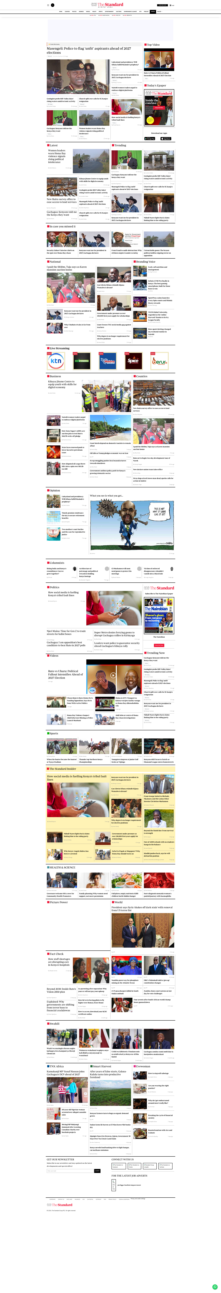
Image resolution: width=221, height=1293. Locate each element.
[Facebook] (120, 1166)
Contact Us (61, 1199)
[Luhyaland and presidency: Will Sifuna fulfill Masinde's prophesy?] (53, 501)
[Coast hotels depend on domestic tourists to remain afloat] (110, 428)
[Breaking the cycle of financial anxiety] (140, 1118)
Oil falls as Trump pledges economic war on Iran (109, 453)
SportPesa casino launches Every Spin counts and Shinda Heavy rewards (160, 300)
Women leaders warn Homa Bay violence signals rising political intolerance (92, 131)
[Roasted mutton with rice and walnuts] (140, 1133)
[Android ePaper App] (149, 138)
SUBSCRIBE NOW (162, 5)
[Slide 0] (61, 947)
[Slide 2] (67, 947)
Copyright (98, 1199)
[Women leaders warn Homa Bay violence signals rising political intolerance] (94, 118)
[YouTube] (166, 1166)
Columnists (57, 562)
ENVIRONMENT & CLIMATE (130, 11)
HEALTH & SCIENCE (62, 867)
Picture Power (59, 902)
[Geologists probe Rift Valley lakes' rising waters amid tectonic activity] (159, 161)
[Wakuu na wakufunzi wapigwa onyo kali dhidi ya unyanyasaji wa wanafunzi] (94, 1039)
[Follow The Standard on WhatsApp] (215, 1287)
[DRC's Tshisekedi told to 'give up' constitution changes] (159, 966)
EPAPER (153, 11)
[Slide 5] (76, 947)
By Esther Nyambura (58, 56)
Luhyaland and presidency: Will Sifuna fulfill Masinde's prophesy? (73, 499)
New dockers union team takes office (148, 469)
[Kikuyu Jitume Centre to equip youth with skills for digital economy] (106, 396)
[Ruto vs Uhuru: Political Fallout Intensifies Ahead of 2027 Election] (159, 59)
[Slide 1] (64, 947)
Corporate (52, 1199)
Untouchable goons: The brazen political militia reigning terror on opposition (157, 253)
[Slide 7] (82, 947)
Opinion (55, 490)
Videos (54, 655)
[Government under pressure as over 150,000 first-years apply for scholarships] (114, 303)
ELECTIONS (118, 11)
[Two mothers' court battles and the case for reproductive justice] (53, 534)
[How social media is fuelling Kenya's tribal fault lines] (127, 107)
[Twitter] (135, 1166)
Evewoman (143, 1066)
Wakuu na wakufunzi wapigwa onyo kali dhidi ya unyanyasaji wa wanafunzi (93, 1052)
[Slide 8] (86, 947)
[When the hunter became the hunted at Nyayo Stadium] (62, 747)
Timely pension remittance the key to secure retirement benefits (73, 515)
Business (55, 376)
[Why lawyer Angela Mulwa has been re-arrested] (55, 854)
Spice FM (116, 15)
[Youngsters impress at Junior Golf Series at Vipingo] (127, 747)
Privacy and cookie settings (138, 1198)
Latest (54, 145)
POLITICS (74, 11)
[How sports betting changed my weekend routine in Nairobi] (140, 333)
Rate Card (69, 1199)
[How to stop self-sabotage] (140, 1075)
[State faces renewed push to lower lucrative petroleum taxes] (53, 452)
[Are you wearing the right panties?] (140, 1089)
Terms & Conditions (124, 1199)
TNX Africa (57, 1066)
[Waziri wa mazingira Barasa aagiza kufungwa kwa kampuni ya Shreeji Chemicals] (62, 1038)
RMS (105, 1199)
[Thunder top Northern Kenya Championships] (94, 747)
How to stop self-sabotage (158, 1073)
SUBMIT (97, 1171)
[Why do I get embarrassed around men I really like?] (140, 1104)
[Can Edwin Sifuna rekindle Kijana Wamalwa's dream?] (114, 275)
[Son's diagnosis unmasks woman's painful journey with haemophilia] (159, 881)
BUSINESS (81, 11)
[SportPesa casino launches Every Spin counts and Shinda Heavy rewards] (140, 302)
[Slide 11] (95, 947)
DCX (84, 1199)
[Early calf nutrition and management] (140, 271)
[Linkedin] (150, 1166)
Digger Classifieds (125, 1185)
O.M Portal (90, 1199)
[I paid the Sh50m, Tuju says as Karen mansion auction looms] (71, 288)
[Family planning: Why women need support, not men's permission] (94, 881)
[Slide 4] (73, 947)
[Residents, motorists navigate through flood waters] (78, 927)
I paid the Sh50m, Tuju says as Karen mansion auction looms (67, 268)
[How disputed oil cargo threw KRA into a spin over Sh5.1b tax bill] (53, 468)
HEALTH (94, 11)
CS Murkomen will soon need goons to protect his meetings (121, 571)
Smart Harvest (102, 1066)
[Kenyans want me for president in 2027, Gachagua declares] (127, 203)
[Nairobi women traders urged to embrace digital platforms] (53, 420)
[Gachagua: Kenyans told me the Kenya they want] (62, 118)
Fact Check (56, 953)
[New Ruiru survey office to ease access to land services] (153, 393)
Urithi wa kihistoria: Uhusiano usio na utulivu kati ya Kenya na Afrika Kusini (126, 1054)
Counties (141, 376)
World (118, 902)
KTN (140, 11)
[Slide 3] (70, 947)
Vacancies (77, 1199)
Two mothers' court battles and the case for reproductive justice (73, 531)
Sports (54, 733)
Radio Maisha (104, 15)
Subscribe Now (159, 107)
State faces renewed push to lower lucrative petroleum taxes (73, 450)
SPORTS (100, 11)
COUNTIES (67, 11)
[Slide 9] (89, 947)
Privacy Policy (112, 1199)
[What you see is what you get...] (132, 524)
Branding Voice (145, 261)
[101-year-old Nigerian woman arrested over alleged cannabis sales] (53, 1114)
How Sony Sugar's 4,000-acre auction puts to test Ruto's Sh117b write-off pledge (73, 433)
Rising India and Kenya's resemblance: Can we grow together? (56, 571)
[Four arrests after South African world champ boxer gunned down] (122, 1005)
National (55, 261)
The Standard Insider (62, 768)
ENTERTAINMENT (109, 11)
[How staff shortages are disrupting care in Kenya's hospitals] (91, 971)
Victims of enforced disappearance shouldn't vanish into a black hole (154, 571)
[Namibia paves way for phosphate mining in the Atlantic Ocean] (127, 966)
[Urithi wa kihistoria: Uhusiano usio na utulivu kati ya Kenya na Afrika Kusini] (127, 1039)
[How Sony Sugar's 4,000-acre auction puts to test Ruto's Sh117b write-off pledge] (53, 435)
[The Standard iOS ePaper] (166, 138)
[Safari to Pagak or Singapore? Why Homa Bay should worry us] (103, 854)
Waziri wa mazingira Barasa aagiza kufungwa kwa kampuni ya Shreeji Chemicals (61, 1051)
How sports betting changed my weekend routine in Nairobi (159, 331)
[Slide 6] (79, 947)
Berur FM (128, 15)
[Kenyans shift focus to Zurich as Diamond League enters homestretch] (159, 747)
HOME (60, 11)
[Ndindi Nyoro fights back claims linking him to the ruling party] (159, 203)
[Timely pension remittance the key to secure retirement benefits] (53, 517)
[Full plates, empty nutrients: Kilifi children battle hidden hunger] (127, 881)
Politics (54, 587)
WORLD (88, 11)
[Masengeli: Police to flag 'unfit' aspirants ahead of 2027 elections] (78, 77)
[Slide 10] (92, 947)
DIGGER (159, 11)
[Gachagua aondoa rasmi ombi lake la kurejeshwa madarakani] (159, 1039)
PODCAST (146, 11)
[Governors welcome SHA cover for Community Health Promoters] (62, 881)
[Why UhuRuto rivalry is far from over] (55, 328)
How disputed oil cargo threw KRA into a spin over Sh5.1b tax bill (73, 466)
